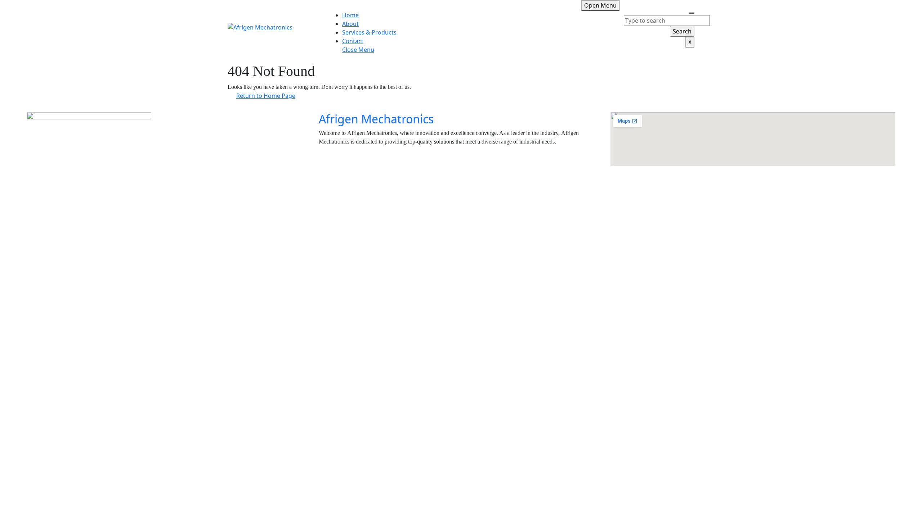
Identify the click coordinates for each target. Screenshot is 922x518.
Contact (352, 41)
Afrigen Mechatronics (376, 119)
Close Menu (358, 50)
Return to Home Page (270, 94)
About (350, 24)
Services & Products (369, 32)
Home (350, 15)
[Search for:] (667, 20)
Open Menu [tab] (601, 4)
